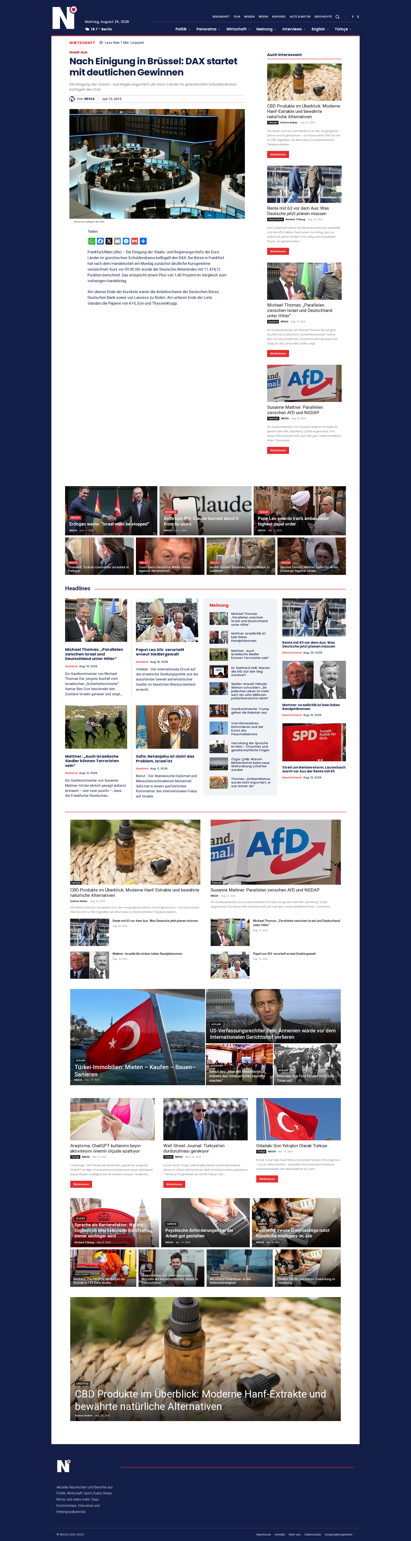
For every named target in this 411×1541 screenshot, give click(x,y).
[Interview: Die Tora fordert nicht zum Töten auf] (307, 1064)
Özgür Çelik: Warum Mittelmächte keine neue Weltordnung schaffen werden (250, 764)
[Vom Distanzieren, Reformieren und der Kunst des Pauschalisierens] (219, 728)
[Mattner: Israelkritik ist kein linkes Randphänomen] (219, 637)
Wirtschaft (82, 43)
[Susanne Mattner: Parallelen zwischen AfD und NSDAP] (304, 383)
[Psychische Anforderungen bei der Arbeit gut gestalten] (205, 1222)
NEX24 (89, 99)
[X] (357, 16)
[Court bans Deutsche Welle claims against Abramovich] (170, 556)
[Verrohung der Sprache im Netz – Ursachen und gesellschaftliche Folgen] (219, 746)
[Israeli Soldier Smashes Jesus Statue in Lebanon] (241, 556)
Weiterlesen (278, 154)
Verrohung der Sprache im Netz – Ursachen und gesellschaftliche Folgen (250, 747)
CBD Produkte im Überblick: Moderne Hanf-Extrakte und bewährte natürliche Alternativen (303, 111)
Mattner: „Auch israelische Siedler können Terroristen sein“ (92, 761)
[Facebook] (352, 16)
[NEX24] (73, 99)
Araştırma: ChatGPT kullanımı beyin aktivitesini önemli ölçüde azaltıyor (105, 1148)
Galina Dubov (288, 122)
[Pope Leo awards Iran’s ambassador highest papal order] (300, 510)
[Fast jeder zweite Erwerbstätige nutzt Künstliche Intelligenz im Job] (296, 1222)
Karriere (172, 1224)
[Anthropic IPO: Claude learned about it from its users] (205, 510)
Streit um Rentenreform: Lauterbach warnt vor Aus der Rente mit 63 (313, 769)
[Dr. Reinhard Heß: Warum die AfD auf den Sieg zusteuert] (219, 671)
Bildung (80, 1218)
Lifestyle (272, 122)
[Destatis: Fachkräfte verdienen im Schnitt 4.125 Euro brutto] (103, 1268)
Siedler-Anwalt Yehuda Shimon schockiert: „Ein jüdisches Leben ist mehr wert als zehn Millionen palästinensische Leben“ (250, 691)
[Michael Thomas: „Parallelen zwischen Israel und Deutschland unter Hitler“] (304, 281)
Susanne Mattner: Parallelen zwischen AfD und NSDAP (295, 410)
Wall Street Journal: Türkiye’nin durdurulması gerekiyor (194, 1148)
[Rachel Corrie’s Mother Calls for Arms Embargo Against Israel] (311, 556)
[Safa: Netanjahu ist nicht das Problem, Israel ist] (167, 727)
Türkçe (75, 1156)
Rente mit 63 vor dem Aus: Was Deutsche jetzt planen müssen (298, 211)
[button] (337, 17)
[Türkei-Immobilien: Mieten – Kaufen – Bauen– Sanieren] (137, 1037)
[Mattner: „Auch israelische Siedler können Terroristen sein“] (96, 727)
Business (170, 512)
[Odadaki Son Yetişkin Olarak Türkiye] (298, 1119)
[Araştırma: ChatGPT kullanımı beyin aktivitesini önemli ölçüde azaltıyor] (112, 1119)
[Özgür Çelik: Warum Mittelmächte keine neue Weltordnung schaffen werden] (219, 763)
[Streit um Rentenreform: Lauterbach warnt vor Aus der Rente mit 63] (314, 742)
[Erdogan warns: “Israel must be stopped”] (111, 510)
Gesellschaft (81, 1275)
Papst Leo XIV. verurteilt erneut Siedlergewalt (160, 652)
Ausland (273, 321)
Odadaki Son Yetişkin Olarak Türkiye (291, 1145)
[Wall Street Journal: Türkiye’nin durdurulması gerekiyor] (205, 1119)
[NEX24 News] (65, 18)
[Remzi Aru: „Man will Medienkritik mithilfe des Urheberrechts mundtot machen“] (239, 1064)
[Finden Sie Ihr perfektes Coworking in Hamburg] (308, 1268)
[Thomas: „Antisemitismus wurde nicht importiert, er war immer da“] (219, 782)
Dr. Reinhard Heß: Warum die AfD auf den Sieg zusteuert (250, 671)
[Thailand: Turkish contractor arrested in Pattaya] (99, 556)
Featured (273, 418)
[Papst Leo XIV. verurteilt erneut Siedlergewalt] (167, 620)
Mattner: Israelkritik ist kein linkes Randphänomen (311, 707)
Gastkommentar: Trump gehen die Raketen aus (250, 711)
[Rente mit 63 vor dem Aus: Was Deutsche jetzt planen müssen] (304, 184)
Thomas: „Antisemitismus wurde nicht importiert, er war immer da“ (251, 782)
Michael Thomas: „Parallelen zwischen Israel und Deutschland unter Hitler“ (299, 310)
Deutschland (275, 219)
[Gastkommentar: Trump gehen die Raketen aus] (219, 710)
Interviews (217, 1066)
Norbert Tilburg (295, 219)
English (75, 518)
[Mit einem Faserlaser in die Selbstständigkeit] (240, 1268)
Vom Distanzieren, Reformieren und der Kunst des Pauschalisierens (247, 728)
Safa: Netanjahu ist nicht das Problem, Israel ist (165, 759)
